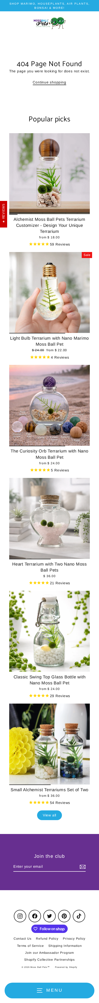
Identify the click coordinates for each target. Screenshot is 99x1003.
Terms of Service (30, 946)
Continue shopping (49, 82)
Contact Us (23, 938)
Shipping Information (65, 946)
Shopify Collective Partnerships (49, 959)
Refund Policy (47, 938)
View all (49, 815)
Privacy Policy (74, 938)
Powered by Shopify (66, 967)
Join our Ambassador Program (49, 952)
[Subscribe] (82, 867)
